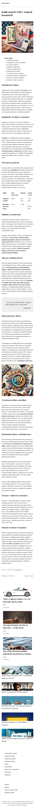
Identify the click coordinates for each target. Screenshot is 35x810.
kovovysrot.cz (6, 3)
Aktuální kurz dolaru (12, 60)
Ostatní (31, 576)
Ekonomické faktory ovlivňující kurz (17, 75)
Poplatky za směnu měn (13, 67)
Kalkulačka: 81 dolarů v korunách (16, 62)
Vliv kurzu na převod (13, 65)
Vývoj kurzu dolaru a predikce (15, 73)
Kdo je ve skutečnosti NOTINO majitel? (15, 692)
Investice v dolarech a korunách (15, 77)
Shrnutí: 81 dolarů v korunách (15, 80)
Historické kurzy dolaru (13, 71)
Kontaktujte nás (18, 569)
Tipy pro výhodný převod (14, 69)
